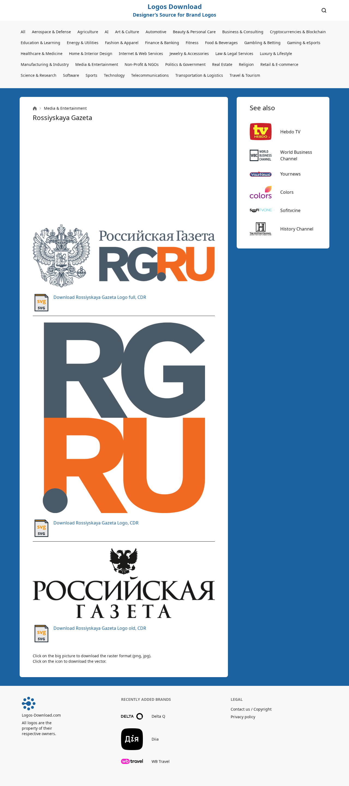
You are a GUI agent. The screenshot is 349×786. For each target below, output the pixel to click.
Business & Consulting (242, 31)
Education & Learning (40, 42)
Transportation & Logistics (199, 75)
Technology (114, 75)
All (23, 31)
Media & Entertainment (96, 64)
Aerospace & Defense (51, 31)
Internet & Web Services (141, 53)
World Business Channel (296, 155)
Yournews (290, 174)
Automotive (156, 31)
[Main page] (35, 108)
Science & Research (38, 75)
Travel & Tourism (245, 75)
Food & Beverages (221, 42)
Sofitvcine (290, 210)
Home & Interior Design (90, 53)
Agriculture (87, 31)
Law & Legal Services (234, 53)
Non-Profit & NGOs (142, 64)
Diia (155, 739)
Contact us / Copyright (251, 709)
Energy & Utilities (82, 42)
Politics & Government (185, 64)
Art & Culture (127, 31)
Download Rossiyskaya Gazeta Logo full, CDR (99, 297)
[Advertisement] (124, 173)
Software (71, 75)
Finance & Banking (162, 42)
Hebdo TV (290, 132)
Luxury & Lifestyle (276, 53)
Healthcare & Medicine (41, 53)
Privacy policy (243, 716)
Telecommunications (150, 75)
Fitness (192, 42)
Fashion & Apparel (122, 42)
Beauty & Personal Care (194, 31)
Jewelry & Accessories (189, 53)
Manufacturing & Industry (45, 64)
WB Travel (161, 761)
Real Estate (222, 64)
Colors (287, 192)
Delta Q (158, 716)
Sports (91, 75)
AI (107, 31)
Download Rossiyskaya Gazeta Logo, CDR (96, 523)
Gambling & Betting (262, 42)
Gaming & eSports (303, 42)
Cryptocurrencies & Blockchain (298, 31)
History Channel (296, 229)
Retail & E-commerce (279, 64)
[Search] (323, 10)
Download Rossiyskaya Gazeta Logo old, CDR (99, 628)
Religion (246, 64)
